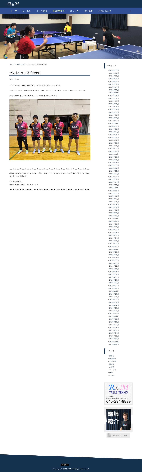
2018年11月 (114, 291)
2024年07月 (114, 132)
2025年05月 (114, 107)
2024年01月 (114, 148)
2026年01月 (114, 87)
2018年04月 (114, 305)
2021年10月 (114, 221)
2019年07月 (114, 277)
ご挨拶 (111, 367)
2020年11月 (114, 249)
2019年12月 (114, 266)
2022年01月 (114, 213)
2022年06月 (114, 202)
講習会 (111, 364)
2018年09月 (114, 297)
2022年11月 (114, 188)
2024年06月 (114, 135)
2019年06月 (114, 280)
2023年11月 (114, 154)
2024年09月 (114, 126)
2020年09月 (114, 255)
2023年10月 (114, 157)
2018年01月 (114, 311)
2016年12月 (114, 339)
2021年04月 (114, 238)
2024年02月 (114, 146)
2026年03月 (114, 81)
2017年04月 (114, 333)
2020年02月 (114, 260)
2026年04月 (114, 79)
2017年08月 (114, 322)
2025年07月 (114, 101)
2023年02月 (114, 179)
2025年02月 (114, 115)
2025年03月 (114, 112)
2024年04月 (114, 140)
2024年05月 (114, 137)
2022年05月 (114, 204)
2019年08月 (114, 274)
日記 (111, 372)
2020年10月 (114, 252)
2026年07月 (114, 70)
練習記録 (112, 358)
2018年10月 (114, 294)
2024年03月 (114, 143)
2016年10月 (114, 344)
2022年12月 (114, 185)
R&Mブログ (59, 11)
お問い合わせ (104, 11)
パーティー (113, 370)
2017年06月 (114, 327)
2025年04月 (114, 109)
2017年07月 (114, 325)
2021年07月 (114, 230)
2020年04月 (114, 257)
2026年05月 (114, 76)
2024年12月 (114, 121)
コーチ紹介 (42, 11)
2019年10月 (114, 269)
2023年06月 (114, 168)
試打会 (111, 356)
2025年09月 (114, 95)
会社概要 (88, 11)
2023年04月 (114, 174)
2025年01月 (114, 118)
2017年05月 (114, 330)
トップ (14, 11)
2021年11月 (114, 218)
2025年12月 (114, 90)
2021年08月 (114, 227)
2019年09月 (114, 271)
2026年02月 (114, 84)
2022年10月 (114, 190)
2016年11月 (114, 341)
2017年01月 (114, 336)
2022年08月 (114, 196)
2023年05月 (114, 171)
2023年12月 (114, 151)
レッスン (27, 11)
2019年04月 (114, 283)
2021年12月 (114, 216)
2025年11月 (114, 93)
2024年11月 (114, 123)
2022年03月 (114, 210)
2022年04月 (114, 207)
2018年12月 (114, 288)
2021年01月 (114, 243)
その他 (111, 375)
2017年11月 (114, 316)
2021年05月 (114, 235)
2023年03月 (114, 176)
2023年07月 (114, 165)
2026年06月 (114, 73)
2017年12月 (114, 313)
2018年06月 (114, 302)
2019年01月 (114, 285)
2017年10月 (114, 319)
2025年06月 (114, 104)
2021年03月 (114, 241)
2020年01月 (114, 263)
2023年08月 (114, 162)
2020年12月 (114, 246)
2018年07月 (114, 299)
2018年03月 (114, 308)
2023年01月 (114, 182)
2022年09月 (114, 193)
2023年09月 (114, 160)
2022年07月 (114, 199)
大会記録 (112, 361)
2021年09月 (114, 224)
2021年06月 (114, 232)
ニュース (74, 11)
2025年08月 (114, 98)
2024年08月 (114, 129)
